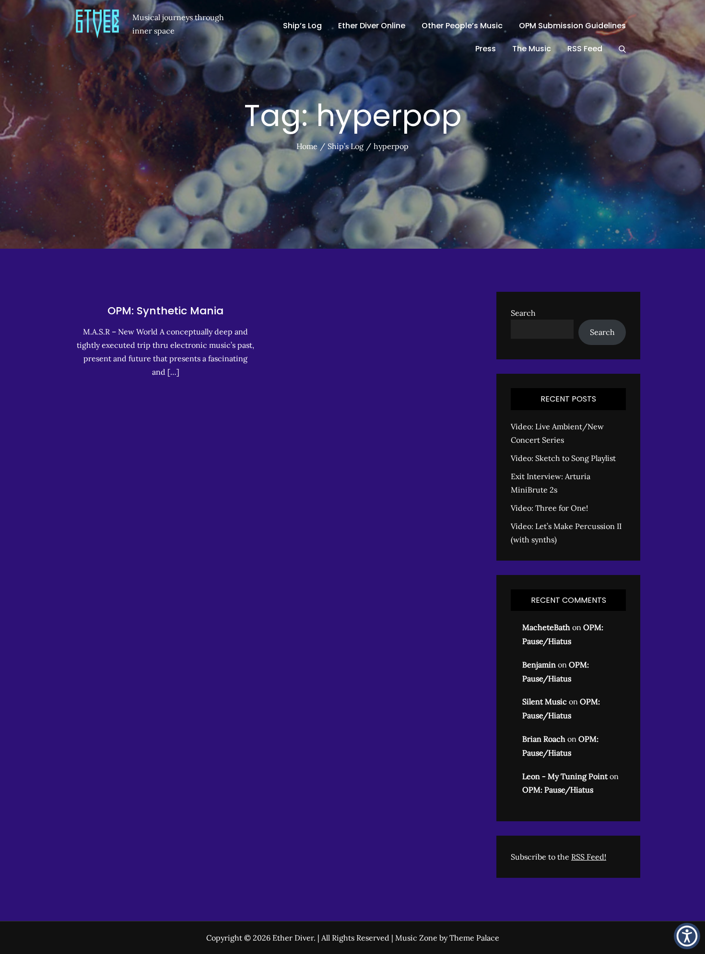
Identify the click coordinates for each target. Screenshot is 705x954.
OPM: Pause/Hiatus (557, 789)
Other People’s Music (462, 25)
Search (523, 313)
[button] (687, 936)
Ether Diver (293, 938)
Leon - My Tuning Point (565, 776)
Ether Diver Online (371, 25)
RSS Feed (584, 48)
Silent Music (544, 701)
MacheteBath (546, 627)
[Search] (622, 48)
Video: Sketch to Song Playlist (563, 458)
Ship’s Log (302, 25)
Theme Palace (474, 938)
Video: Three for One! (549, 508)
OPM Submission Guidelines (572, 25)
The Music (531, 48)
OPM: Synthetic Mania (165, 310)
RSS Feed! (588, 857)
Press (485, 48)
